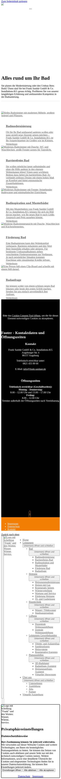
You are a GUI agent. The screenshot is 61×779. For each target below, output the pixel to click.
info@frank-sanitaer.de (34, 369)
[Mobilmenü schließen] (2, 617)
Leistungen (28, 542)
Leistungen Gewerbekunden (43, 635)
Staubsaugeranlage (44, 613)
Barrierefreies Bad (44, 560)
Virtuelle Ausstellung (33, 694)
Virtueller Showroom (45, 674)
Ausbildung (34, 686)
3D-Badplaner (42, 663)
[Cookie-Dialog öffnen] (3, 701)
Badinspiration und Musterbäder (44, 564)
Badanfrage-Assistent (45, 666)
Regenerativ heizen (44, 588)
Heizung (33, 574)
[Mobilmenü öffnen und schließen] (30, 8)
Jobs (31, 689)
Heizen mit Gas (42, 585)
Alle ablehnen (30, 770)
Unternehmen (35, 683)
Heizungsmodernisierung (47, 582)
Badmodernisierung (44, 557)
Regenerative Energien (46, 652)
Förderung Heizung (44, 596)
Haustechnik (35, 601)
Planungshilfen (36, 655)
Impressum (13, 523)
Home (26, 539)
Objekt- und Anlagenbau (47, 643)
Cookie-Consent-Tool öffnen (26, 315)
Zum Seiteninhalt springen (14, 1)
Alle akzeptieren (46, 770)
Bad (31, 548)
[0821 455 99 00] (30, 513)
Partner (32, 691)
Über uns (27, 677)
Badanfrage (40, 571)
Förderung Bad (42, 568)
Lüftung (33, 615)
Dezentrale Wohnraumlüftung (44, 625)
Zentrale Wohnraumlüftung (44, 631)
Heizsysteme (41, 649)
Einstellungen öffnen (12, 770)
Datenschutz (14, 526)
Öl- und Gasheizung (45, 599)
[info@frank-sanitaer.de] (30, 515)
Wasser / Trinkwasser (45, 610)
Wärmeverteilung (43, 590)
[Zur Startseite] (30, 7)
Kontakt (11, 529)
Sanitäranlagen (42, 646)
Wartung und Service (45, 593)
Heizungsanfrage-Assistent (44, 670)
